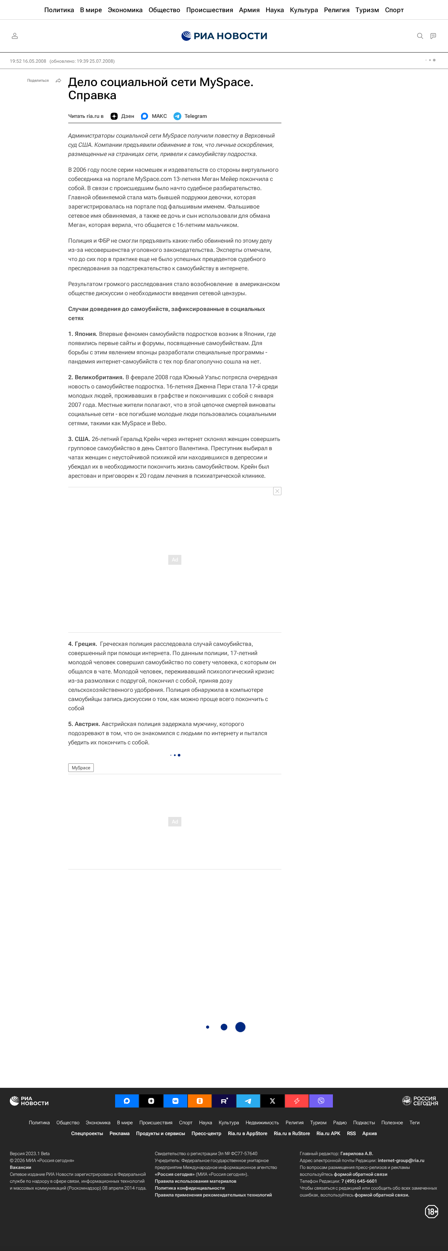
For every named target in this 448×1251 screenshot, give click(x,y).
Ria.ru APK (328, 1133)
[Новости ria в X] (272, 1101)
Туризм (318, 1123)
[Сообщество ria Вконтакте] (175, 1101)
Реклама (120, 1133)
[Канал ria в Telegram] (248, 1101)
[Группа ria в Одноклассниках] (200, 1101)
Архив (369, 1133)
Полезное (392, 1123)
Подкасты (364, 1123)
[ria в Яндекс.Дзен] (151, 1101)
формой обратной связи (360, 1174)
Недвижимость (262, 1123)
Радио (340, 1123)
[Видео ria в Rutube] (224, 1101)
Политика (39, 1123)
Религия (295, 1123)
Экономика (98, 1123)
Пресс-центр (206, 1133)
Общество (67, 1123)
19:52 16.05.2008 (28, 61)
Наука (205, 1123)
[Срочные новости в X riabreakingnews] (297, 1101)
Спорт (186, 1123)
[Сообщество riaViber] (321, 1101)
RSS (351, 1133)
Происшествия (156, 1123)
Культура (229, 1123)
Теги (414, 1123)
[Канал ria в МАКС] (127, 1101)
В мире (125, 1123)
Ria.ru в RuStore (292, 1133)
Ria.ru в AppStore (247, 1133)
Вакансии (20, 1167)
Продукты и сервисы (160, 1133)
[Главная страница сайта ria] (224, 36)
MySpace (81, 767)
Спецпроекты (87, 1133)
